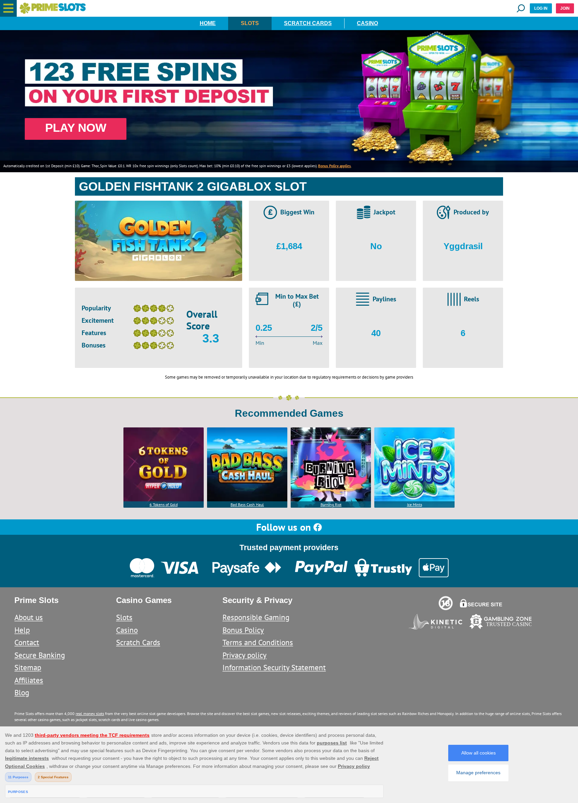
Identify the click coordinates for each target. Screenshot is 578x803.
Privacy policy (244, 655)
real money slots (90, 713)
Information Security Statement (274, 667)
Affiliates (28, 680)
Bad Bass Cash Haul (247, 504)
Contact (26, 642)
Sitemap (27, 667)
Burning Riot (331, 504)
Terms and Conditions (257, 642)
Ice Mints (414, 504)
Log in (541, 8)
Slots (250, 23)
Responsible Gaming (255, 617)
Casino (367, 23)
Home (208, 23)
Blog (21, 692)
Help (22, 630)
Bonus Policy (243, 630)
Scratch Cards (308, 23)
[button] (8, 8)
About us (28, 617)
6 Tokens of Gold (164, 504)
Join (565, 8)
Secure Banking (39, 655)
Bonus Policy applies (334, 166)
